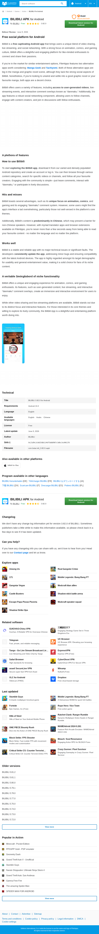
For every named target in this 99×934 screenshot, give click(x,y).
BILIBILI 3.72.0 (8, 819)
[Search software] (62, 3)
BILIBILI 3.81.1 (8, 777)
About (4, 914)
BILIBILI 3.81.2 (8, 772)
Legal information (65, 919)
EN (90, 3)
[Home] (3, 11)
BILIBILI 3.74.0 (8, 809)
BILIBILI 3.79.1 (8, 788)
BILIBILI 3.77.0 (8, 798)
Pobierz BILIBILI (71, 485)
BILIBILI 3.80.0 (8, 783)
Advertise (26, 914)
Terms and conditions (12, 919)
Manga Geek (34, 68)
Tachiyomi (51, 68)
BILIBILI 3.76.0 (8, 804)
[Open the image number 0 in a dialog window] (13, 343)
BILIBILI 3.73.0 (8, 814)
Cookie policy (31, 919)
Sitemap (38, 914)
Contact (14, 914)
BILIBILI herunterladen (12, 481)
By (14, 23)
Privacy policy (47, 919)
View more (49, 827)
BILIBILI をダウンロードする (66, 481)
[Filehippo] (9, 3)
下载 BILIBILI (8, 485)
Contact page (21, 552)
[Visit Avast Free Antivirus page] (81, 17)
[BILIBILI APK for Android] (5, 21)
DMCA (80, 919)
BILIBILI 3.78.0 (8, 793)
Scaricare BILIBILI (28, 485)
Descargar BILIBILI (50, 485)
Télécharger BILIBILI (38, 481)
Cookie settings (9, 922)
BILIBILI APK (27, 19)
